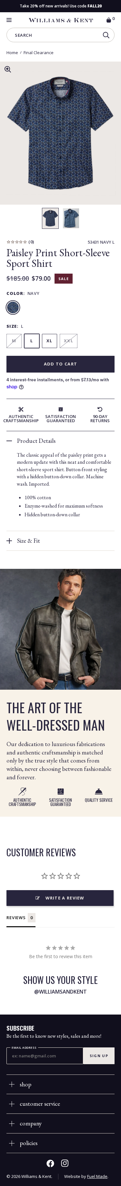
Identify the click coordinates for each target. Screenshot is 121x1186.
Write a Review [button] (65, 898)
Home (12, 52)
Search (23, 36)
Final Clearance (39, 52)
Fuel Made (97, 1176)
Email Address (24, 1047)
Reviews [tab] (16, 917)
